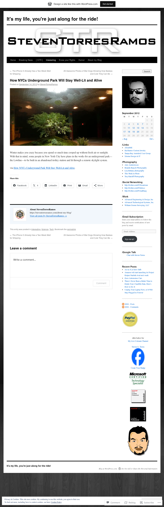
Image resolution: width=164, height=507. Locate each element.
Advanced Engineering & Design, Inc (139, 199)
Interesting (51, 59)
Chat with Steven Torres (136, 255)
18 (129, 131)
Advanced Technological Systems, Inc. (139, 202)
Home (13, 59)
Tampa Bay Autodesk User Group (138, 153)
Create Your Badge (138, 368)
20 (138, 131)
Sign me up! (129, 239)
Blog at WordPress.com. (108, 468)
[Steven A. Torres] (138, 365)
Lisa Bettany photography (134, 170)
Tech (51, 229)
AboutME (128, 147)
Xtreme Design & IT (132, 156)
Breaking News (26, 59)
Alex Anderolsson (132, 165)
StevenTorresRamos (49, 84)
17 (124, 131)
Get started (108, 4)
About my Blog (95, 59)
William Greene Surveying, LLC (137, 205)
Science (45, 229)
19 (133, 131)
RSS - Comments (132, 307)
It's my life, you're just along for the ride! (52, 18)
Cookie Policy (56, 502)
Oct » (152, 138)
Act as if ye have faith (133, 269)
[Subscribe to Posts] (123, 304)
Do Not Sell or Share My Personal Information (139, 468)
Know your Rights (67, 59)
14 (142, 127)
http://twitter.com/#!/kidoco (135, 188)
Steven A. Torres (138, 347)
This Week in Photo (132, 173)
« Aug (124, 138)
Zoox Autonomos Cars (133, 278)
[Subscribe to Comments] (123, 307)
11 (129, 127)
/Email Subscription (132, 216)
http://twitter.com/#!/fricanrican (136, 185)
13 (138, 127)
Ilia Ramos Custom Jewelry (135, 150)
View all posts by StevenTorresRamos (48, 215)
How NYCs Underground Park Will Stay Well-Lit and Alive (56, 80)
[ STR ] (39, 59)
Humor (81, 59)
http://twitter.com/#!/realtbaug (136, 190)
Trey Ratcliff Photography (134, 176)
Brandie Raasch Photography (136, 167)
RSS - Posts (130, 304)
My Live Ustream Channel (138, 341)
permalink (71, 229)
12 (133, 127)
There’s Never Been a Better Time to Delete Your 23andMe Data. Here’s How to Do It (138, 284)
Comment (101, 283)
